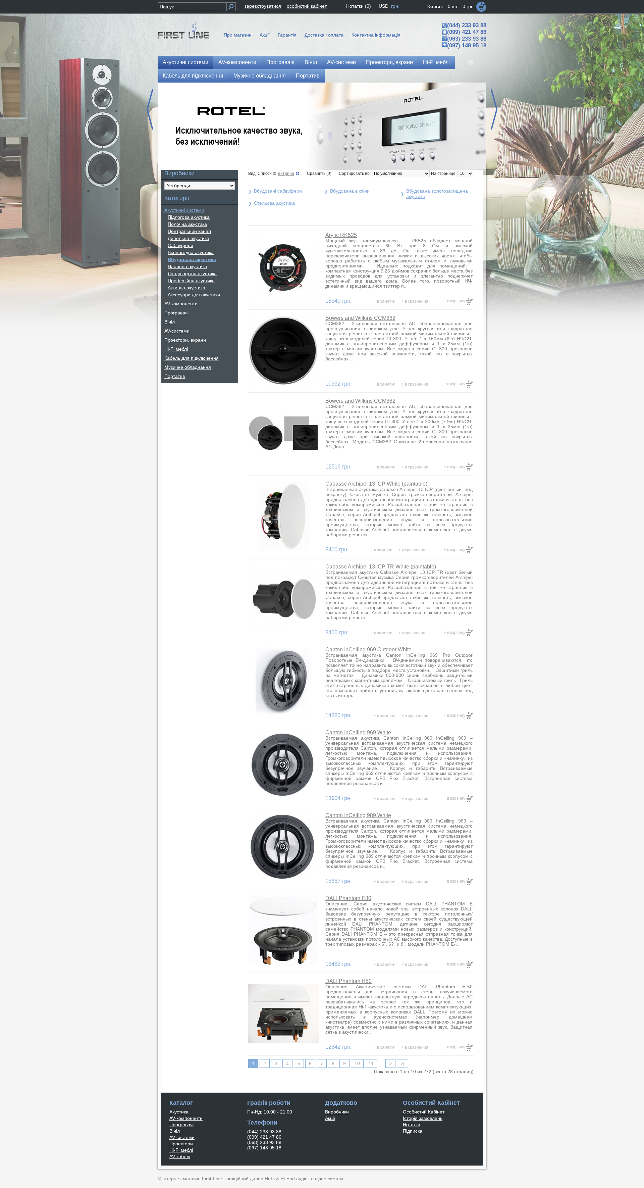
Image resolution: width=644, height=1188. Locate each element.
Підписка (412, 1131)
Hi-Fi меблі (436, 62)
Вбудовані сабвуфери (278, 191)
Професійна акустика (191, 280)
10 (357, 1063)
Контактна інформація (376, 35)
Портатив (308, 76)
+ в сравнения (414, 301)
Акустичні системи (185, 62)
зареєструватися (263, 6)
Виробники (337, 1112)
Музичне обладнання (259, 76)
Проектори (181, 1143)
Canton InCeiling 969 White (358, 732)
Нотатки (411, 1124)
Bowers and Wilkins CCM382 (360, 401)
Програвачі (280, 62)
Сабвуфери (180, 245)
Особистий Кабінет (423, 1112)
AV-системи (341, 62)
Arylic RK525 (341, 235)
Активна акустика (186, 287)
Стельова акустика (274, 203)
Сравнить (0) (319, 173)
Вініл (311, 62)
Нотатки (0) (358, 6)
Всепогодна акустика (191, 252)
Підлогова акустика (189, 217)
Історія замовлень (422, 1118)
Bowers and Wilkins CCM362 (360, 318)
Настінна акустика (187, 266)
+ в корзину (455, 301)
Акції (265, 35)
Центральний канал (189, 231)
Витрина (286, 173)
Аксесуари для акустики (194, 294)
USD (383, 6)
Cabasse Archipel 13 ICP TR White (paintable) (380, 567)
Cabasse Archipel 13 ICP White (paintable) (376, 484)
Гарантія (287, 35)
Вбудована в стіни (350, 191)
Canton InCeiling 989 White (358, 815)
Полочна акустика (187, 224)
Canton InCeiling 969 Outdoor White (368, 649)
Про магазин (238, 35)
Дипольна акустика (188, 238)
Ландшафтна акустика (192, 273)
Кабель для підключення (193, 76)
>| (402, 1063)
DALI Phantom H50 (348, 981)
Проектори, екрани (389, 62)
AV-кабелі (179, 1156)
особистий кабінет (307, 6)
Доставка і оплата (324, 35)
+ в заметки (384, 301)
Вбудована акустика (192, 259)
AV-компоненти (237, 62)
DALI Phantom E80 (348, 898)
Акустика (179, 1112)
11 (371, 1063)
